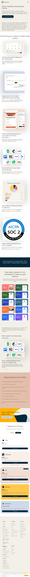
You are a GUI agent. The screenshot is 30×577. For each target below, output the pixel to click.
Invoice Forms (22, 526)
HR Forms (21, 532)
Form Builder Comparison (4, 549)
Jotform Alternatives (6, 552)
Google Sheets (15, 172)
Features (4, 523)
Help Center (13, 523)
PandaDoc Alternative (6, 566)
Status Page (13, 529)
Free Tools (4, 537)
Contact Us (13, 549)
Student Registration (23, 534)
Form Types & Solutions (6, 532)
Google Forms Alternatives (5, 558)
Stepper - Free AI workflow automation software (6, 543)
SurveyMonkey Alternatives (5, 554)
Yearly (18, 432)
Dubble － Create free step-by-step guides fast (6, 540)
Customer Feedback (23, 529)
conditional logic (6, 99)
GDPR (12, 534)
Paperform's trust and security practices (14, 248)
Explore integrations (5, 369)
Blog (12, 526)
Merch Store (13, 552)
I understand (26, 575)
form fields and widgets (17, 62)
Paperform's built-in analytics (10, 210)
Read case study (5, 337)
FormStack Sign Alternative (5, 563)
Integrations (4, 526)
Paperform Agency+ (5, 529)
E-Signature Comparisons (4, 560)
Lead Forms (21, 537)
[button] (15, 381)
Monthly (12, 432)
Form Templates (5, 534)
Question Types (5, 531)
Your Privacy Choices (14, 532)
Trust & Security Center (14, 531)
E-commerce (22, 523)
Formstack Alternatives (6, 556)
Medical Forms (22, 531)
